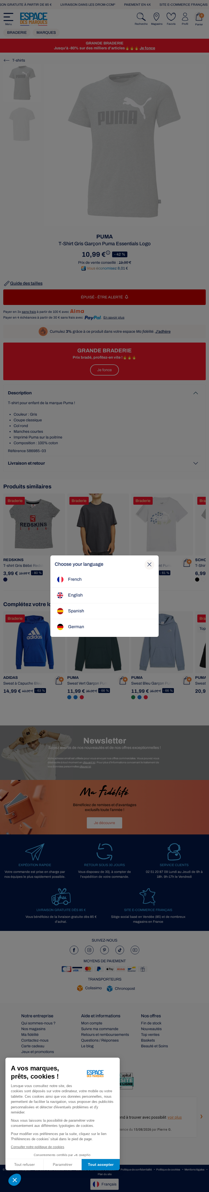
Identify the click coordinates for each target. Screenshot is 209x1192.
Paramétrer (62, 1164)
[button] (14, 1179)
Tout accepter (100, 1164)
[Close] (149, 565)
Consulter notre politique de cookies (37, 1147)
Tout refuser (24, 1164)
